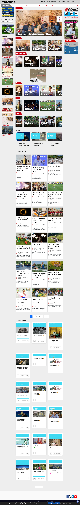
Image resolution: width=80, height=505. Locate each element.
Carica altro (39, 486)
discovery (35, 436)
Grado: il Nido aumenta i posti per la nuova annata (23, 248)
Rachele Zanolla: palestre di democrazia (38, 93)
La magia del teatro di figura (21, 64)
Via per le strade (38, 335)
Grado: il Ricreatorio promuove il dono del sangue (39, 220)
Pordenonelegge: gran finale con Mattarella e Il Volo (39, 64)
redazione (35, 173)
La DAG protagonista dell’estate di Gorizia (21, 124)
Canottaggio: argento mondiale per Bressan (54, 108)
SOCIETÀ (63, 1)
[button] (76, 1)
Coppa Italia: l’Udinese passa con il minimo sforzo (38, 109)
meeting (19, 357)
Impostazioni (64, 503)
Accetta (51, 503)
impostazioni (43, 503)
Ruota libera (53, 447)
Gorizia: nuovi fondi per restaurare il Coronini (23, 48)
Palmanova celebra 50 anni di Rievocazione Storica (39, 124)
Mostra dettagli (24, 340)
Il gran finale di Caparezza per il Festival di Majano (22, 194)
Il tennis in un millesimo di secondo (21, 421)
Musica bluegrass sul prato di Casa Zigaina (54, 64)
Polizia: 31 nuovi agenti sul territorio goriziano (22, 273)
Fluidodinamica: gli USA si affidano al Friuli (23, 93)
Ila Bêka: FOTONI (38, 358)
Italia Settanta (53, 365)
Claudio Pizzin (20, 172)
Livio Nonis (36, 196)
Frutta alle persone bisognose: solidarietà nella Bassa (55, 93)
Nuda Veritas (20, 472)
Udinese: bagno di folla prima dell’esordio (35, 34)
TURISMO (68, 1)
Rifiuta (57, 503)
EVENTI (73, 1)
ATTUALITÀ (43, 1)
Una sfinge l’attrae (22, 335)
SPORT (59, 1)
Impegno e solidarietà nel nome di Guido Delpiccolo (23, 168)
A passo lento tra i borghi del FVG (54, 124)
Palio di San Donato (39, 446)
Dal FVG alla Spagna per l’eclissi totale (22, 219)
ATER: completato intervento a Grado (39, 49)
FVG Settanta (53, 392)
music (51, 462)
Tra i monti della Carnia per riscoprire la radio (54, 246)
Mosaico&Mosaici (22, 395)
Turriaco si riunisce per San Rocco (55, 49)
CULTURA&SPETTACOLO (51, 1)
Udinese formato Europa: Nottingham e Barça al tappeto (55, 274)
